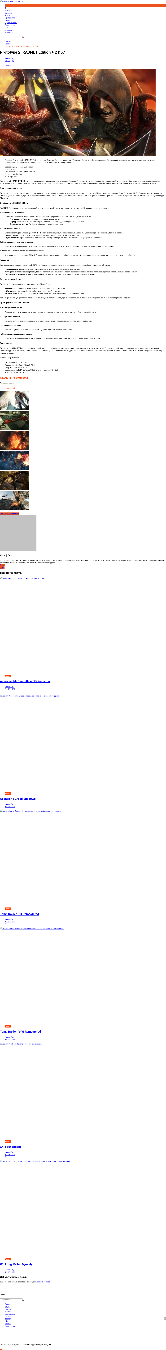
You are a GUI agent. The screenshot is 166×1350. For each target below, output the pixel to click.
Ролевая (8, 1311)
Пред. (2, 565)
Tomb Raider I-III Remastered (19, 914)
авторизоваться (43, 1282)
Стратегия (9, 1316)
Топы (7, 8)
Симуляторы (10, 1314)
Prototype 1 (10, 388)
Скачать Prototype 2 (14, 377)
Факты (7, 10)
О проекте (9, 30)
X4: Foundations (11, 1146)
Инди (7, 1306)
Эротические (10, 1326)
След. (2, 567)
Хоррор (8, 1318)
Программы (10, 18)
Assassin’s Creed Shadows (18, 798)
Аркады (8, 1304)
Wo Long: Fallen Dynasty (16, 1264)
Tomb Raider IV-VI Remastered (20, 1031)
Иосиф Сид (9, 58)
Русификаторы (11, 22)
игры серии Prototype (9, 513)
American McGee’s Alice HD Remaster (25, 681)
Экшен (8, 65)
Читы (7, 27)
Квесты (8, 1309)
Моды (7, 15)
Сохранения (10, 25)
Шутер (7, 1321)
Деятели (8, 13)
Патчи (7, 20)
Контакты (9, 32)
